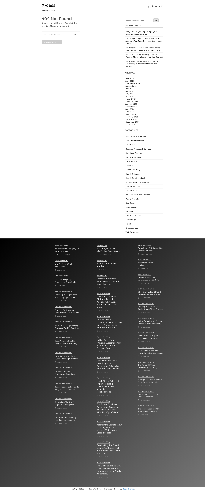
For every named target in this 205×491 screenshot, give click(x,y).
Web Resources (132, 232)
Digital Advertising (133, 157)
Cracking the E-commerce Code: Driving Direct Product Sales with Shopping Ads (67, 311)
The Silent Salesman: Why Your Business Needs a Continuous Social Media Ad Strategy (67, 418)
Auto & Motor (131, 145)
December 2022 (132, 119)
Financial (129, 166)
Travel (128, 224)
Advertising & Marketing (135, 136)
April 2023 (129, 112)
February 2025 (131, 102)
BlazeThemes (128, 489)
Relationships (131, 207)
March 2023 (130, 114)
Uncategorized (131, 228)
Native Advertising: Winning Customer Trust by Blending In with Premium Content (66, 326)
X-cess (48, 5)
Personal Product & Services (137, 195)
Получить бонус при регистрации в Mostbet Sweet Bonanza (65, 280)
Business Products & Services (138, 149)
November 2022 (132, 122)
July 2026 (129, 78)
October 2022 (131, 125)
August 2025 (130, 86)
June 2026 (129, 81)
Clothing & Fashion (133, 153)
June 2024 (129, 109)
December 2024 (132, 107)
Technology (130, 220)
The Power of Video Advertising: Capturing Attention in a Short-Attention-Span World (64, 372)
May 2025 (129, 94)
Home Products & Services (137, 182)
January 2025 (131, 104)
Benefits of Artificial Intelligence (63, 265)
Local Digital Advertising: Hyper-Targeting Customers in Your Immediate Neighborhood (66, 357)
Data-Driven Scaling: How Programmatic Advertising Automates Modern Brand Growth (142, 63)
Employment (131, 161)
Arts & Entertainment (134, 141)
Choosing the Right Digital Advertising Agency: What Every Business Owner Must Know (143, 41)
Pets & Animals (132, 199)
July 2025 (129, 89)
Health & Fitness (132, 174)
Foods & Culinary (132, 170)
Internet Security (132, 186)
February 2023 (131, 117)
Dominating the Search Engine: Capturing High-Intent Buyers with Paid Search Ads (65, 403)
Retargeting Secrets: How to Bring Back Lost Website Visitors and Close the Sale (67, 388)
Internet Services (132, 191)
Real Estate (130, 203)
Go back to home (51, 42)
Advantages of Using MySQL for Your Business (67, 250)
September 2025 (132, 84)
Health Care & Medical (135, 178)
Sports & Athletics (133, 216)
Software (129, 211)
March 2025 (130, 99)
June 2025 (129, 91)
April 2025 (129, 96)
